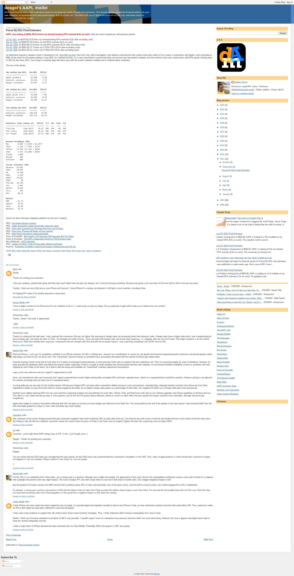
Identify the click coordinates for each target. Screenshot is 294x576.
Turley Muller (18, 502)
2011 (222, 159)
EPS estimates (28, 241)
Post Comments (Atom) (28, 545)
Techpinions (222, 342)
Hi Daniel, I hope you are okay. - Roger (234, 294)
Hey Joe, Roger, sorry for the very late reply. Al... (238, 290)
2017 (222, 132)
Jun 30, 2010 (11, 50)
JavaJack (17, 415)
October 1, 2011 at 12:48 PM (23, 327)
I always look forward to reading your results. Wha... (240, 298)
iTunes (78, 251)
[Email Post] (8, 255)
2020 (222, 118)
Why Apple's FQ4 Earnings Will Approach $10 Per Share (49, 236)
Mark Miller (222, 382)
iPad (63, 251)
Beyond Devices (224, 346)
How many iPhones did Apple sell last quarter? (32, 231)
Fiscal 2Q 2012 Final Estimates (229, 233)
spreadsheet (96, 251)
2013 (222, 150)
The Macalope (223, 338)
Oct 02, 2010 (11, 47)
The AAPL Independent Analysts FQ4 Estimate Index (47, 239)
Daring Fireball (223, 362)
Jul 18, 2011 (11, 39)
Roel (15, 269)
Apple (19, 251)
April (224, 185)
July (224, 181)
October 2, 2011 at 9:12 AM (22, 409)
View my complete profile (242, 93)
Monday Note (223, 366)
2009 (222, 205)
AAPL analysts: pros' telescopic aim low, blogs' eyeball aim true (243, 258)
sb (14, 430)
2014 (222, 145)
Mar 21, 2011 (11, 42)
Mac (83, 251)
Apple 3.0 (221, 314)
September (227, 167)
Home (110, 539)
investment (57, 251)
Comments (8, 566)
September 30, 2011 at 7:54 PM (24, 297)
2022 (222, 109)
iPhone (68, 251)
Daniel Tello (26, 251)
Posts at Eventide (225, 370)
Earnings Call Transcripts (228, 390)
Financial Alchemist (225, 326)
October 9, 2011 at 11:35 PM (23, 468)
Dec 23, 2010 (12, 45)
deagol (33, 251)
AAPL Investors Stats (226, 386)
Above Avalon (223, 318)
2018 (222, 127)
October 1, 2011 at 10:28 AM (23, 309)
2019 (222, 123)
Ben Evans (222, 350)
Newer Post (11, 539)
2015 (222, 141)
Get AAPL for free (67, 55)
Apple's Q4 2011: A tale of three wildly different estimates (37, 244)
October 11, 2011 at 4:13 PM (23, 529)
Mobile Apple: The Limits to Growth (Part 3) (244, 218)
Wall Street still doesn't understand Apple (30, 234)
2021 (222, 114)
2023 (222, 105)
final (44, 251)
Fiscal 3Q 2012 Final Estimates (229, 270)
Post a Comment (13, 535)
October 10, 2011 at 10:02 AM (23, 496)
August (225, 176)
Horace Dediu (19, 302)
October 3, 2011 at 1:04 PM (22, 425)
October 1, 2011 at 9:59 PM (22, 345)
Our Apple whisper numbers (24, 223)
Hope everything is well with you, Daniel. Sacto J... (239, 302)
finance (49, 251)
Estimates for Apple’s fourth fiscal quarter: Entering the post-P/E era (45, 246)
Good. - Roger (223, 286)
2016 (222, 136)
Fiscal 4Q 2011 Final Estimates (236, 170)
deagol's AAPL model (25, 7)
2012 (222, 154)
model (88, 251)
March (225, 190)
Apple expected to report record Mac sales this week (35, 226)
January (226, 194)
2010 (222, 200)
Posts (6, 561)
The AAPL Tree (223, 330)
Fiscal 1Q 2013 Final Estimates (229, 246)
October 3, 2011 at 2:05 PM (22, 442)
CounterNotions (223, 374)
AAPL (14, 251)
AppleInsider (222, 358)
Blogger (157, 574)
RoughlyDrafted (223, 334)
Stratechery (222, 354)
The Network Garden (226, 378)
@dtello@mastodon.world (242, 90)
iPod (73, 251)
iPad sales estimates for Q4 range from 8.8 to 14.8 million (37, 228)
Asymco (220, 322)
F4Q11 (39, 251)
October (226, 162)
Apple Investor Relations (228, 394)
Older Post (208, 539)
